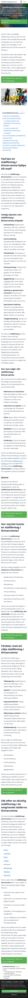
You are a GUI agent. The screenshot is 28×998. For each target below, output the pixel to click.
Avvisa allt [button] (14, 994)
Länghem (7, 853)
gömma (22, 113)
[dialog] (14, 989)
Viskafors (7, 872)
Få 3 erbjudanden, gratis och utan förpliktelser (11, 21)
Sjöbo (6, 857)
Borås (6, 850)
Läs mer (2, 988)
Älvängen (7, 875)
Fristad (6, 861)
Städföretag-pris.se (9, 2)
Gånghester (8, 868)
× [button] (26, 981)
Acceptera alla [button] (14, 991)
